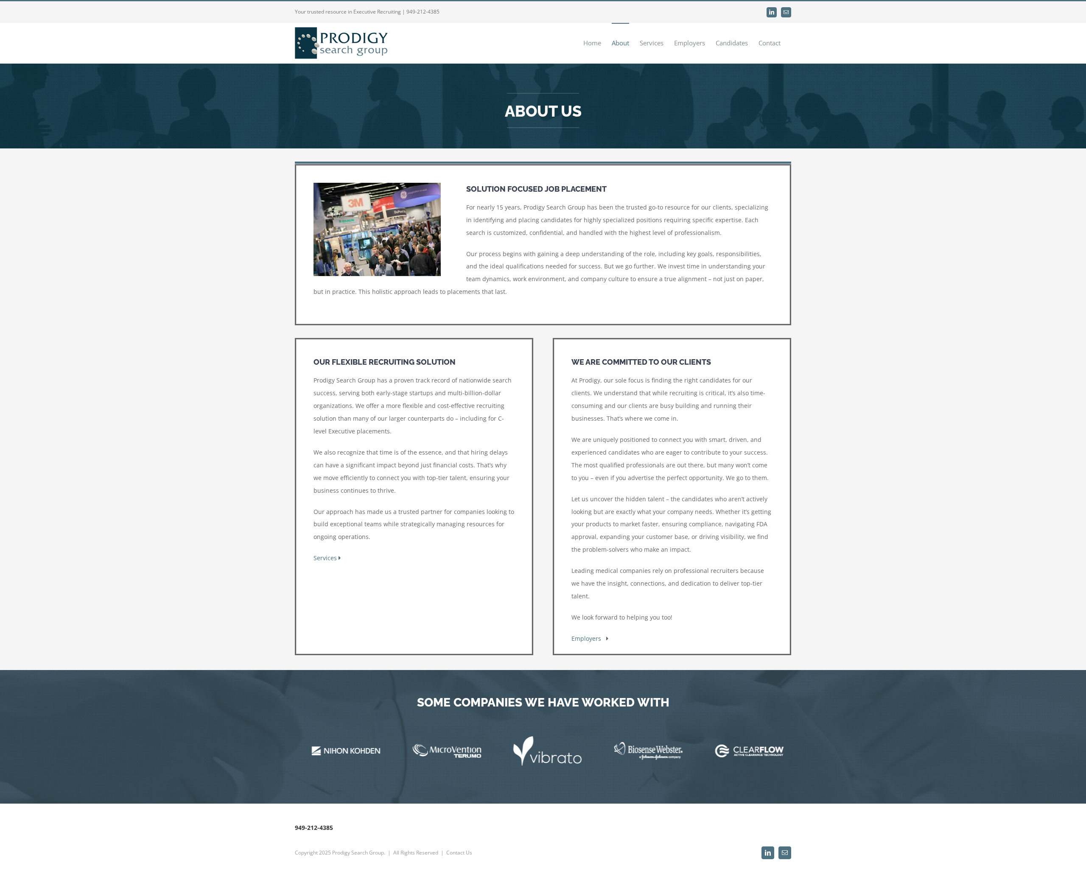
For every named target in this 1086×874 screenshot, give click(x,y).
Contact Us (459, 852)
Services (326, 558)
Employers (588, 638)
